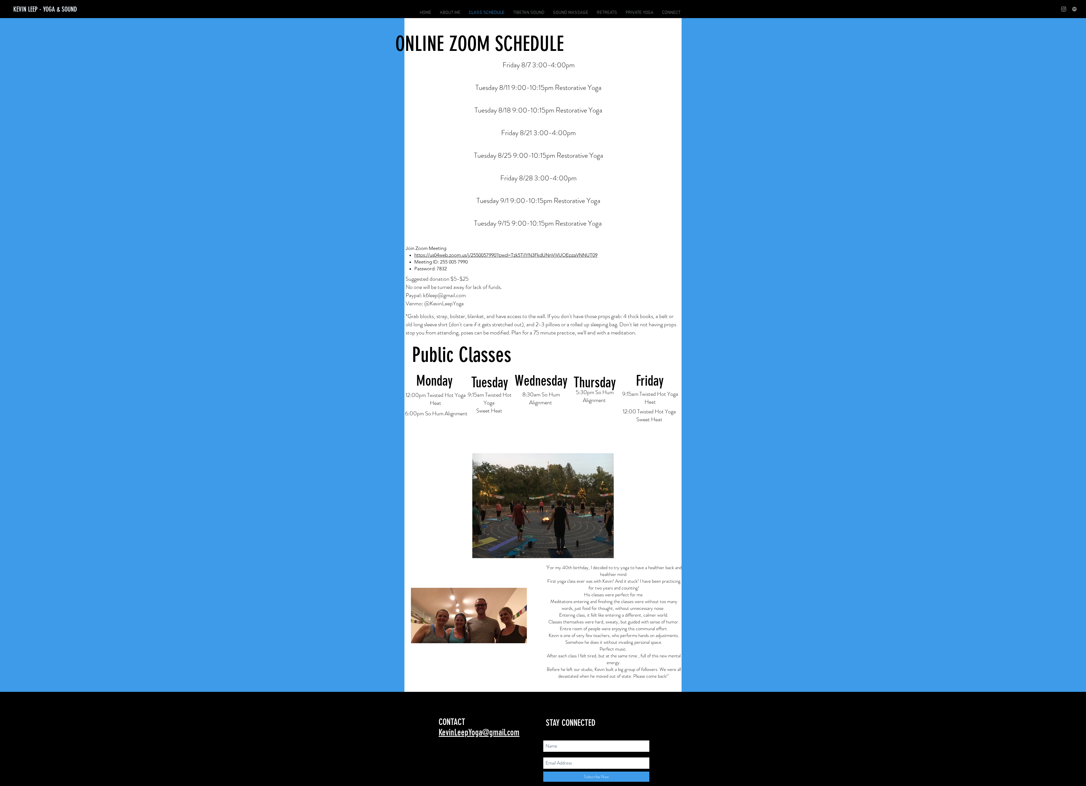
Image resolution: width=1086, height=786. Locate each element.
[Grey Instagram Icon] (1063, 9)
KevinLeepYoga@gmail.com (479, 732)
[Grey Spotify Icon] (1074, 9)
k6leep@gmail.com (444, 295)
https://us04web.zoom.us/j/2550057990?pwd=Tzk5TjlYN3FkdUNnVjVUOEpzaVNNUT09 (506, 255)
